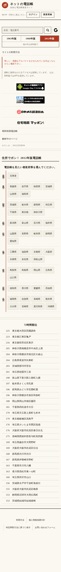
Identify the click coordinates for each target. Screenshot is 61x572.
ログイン (33, 14)
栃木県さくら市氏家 (22, 383)
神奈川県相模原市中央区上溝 (27, 348)
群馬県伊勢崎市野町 (22, 459)
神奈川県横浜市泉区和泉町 (26, 395)
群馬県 (37, 204)
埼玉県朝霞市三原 (21, 372)
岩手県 (25, 186)
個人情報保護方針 (37, 520)
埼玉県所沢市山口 (21, 477)
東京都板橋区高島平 (22, 418)
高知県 (49, 288)
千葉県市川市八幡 (21, 465)
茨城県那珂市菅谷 (21, 366)
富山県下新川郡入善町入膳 (26, 378)
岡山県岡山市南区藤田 (24, 401)
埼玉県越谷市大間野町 (24, 442)
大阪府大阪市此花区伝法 (25, 448)
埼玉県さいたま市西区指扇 (26, 424)
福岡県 (13, 299)
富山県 (25, 223)
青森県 (13, 186)
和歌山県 (38, 259)
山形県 (13, 194)
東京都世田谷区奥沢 (22, 342)
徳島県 (13, 288)
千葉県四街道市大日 (22, 407)
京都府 (37, 252)
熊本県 (49, 299)
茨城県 (13, 204)
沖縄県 (51, 306)
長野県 (25, 233)
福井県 (49, 223)
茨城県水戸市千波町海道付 (26, 483)
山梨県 (13, 233)
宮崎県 (25, 306)
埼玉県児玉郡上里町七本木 (26, 413)
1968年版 (30, 38)
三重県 (13, 252)
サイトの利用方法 (11, 52)
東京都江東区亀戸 (21, 336)
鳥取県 (13, 270)
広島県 (49, 270)
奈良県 (25, 259)
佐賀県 (25, 299)
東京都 (25, 212)
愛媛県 (37, 288)
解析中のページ (10, 139)
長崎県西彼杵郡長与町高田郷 (27, 436)
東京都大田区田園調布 (24, 331)
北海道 (13, 175)
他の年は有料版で (30, 44)
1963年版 (11, 38)
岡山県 (37, 270)
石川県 (37, 223)
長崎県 (37, 299)
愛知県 (13, 241)
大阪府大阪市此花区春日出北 (27, 430)
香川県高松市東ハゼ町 (24, 471)
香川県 (25, 288)
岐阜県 (37, 233)
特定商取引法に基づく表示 (18, 527)
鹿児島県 (38, 306)
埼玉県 (49, 204)
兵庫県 (13, 259)
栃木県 (25, 204)
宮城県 (49, 186)
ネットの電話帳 (21, 4)
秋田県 (37, 186)
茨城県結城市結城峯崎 (24, 500)
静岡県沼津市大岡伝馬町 (25, 495)
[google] (55, 30)
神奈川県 (38, 212)
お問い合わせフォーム (45, 527)
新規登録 (47, 14)
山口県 (13, 277)
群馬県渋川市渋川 (21, 454)
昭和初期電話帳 (10, 131)
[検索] (47, 30)
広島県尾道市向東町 (22, 360)
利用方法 (20, 520)
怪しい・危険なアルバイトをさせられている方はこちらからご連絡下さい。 (29, 62)
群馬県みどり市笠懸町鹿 (25, 389)
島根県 (25, 270)
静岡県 (49, 233)
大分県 (13, 306)
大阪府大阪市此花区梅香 (25, 489)
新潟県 (13, 223)
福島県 (25, 194)
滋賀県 (25, 252)
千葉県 (13, 212)
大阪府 (49, 252)
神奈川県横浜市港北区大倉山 (27, 354)
